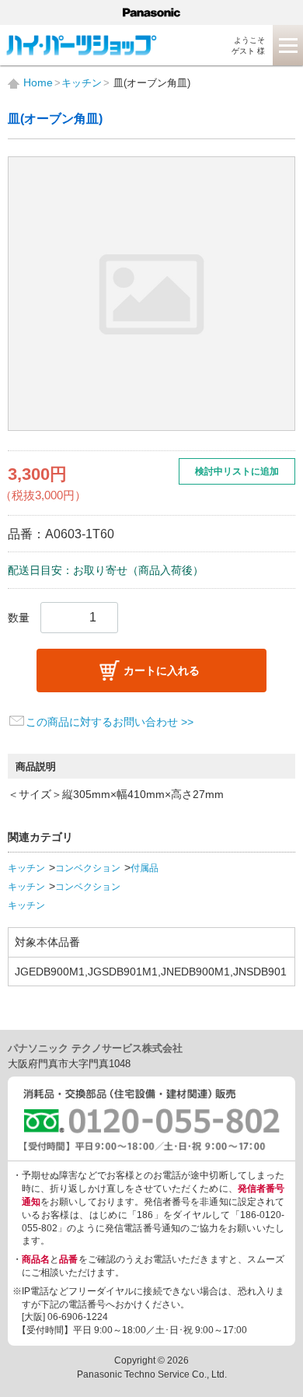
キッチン (26, 868)
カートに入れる (162, 670)
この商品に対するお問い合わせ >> (109, 722)
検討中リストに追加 (237, 471)
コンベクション (87, 868)
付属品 (144, 868)
